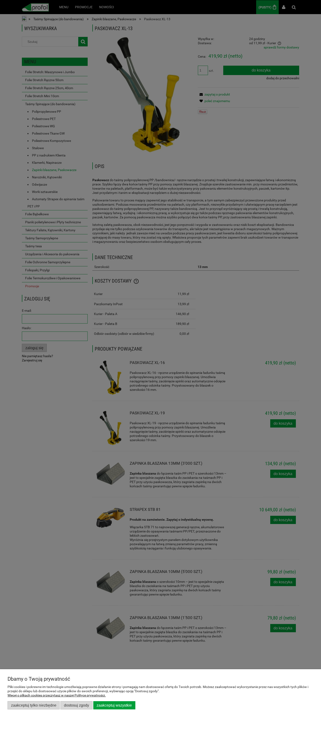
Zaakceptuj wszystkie (114, 705)
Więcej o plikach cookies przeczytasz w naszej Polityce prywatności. (57, 695)
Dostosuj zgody (76, 705)
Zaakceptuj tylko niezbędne (33, 705)
